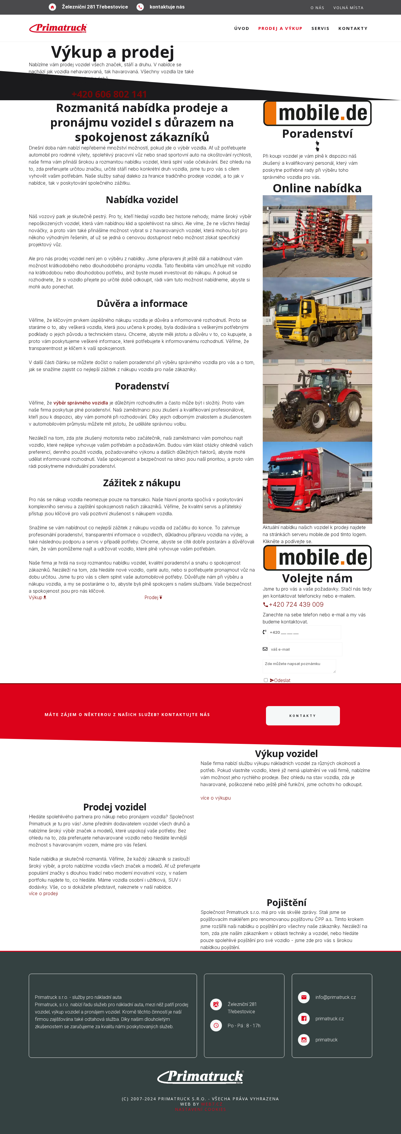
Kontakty (353, 28)
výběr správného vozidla (80, 403)
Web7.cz (211, 1104)
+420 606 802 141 (109, 94)
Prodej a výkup (280, 28)
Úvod (242, 28)
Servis (320, 28)
